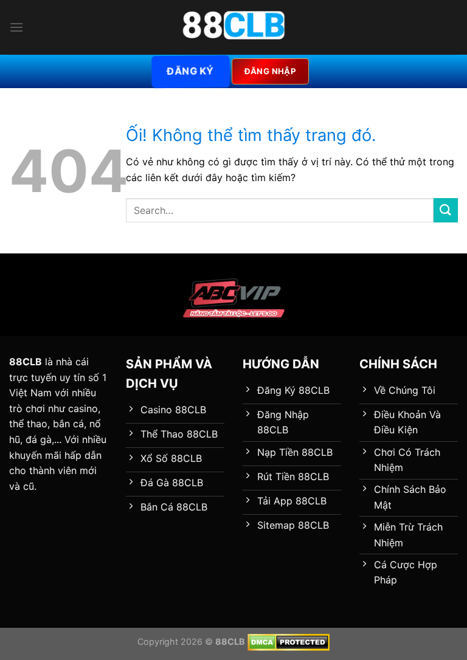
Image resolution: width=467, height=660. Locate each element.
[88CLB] (233, 27)
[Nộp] (446, 210)
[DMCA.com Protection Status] (288, 641)
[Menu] (16, 27)
